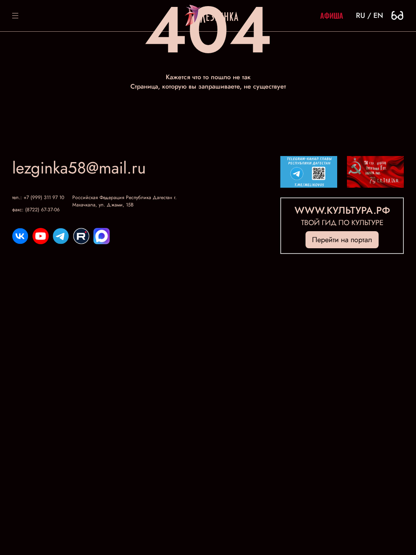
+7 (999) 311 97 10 (44, 197)
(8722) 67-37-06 (42, 209)
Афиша (331, 15)
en (378, 15)
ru (360, 15)
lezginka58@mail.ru (79, 168)
